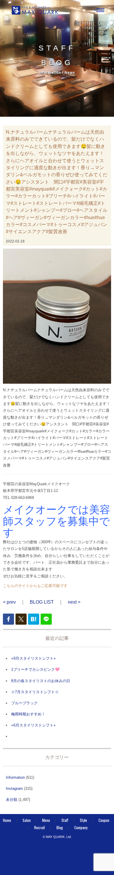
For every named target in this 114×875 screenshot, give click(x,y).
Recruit (39, 827)
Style (83, 820)
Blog (59, 827)
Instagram (14, 788)
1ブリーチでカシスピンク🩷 (35, 669)
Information (15, 777)
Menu (46, 820)
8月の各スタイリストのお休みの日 (40, 681)
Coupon (104, 820)
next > (74, 602)
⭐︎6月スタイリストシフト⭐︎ (33, 725)
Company (80, 827)
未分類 (11, 799)
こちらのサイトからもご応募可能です (35, 586)
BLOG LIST (42, 602)
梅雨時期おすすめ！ (28, 714)
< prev (9, 602)
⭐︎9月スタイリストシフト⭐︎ (33, 658)
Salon (27, 820)
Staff (64, 820)
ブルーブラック (24, 703)
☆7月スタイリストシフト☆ (35, 692)
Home (7, 820)
